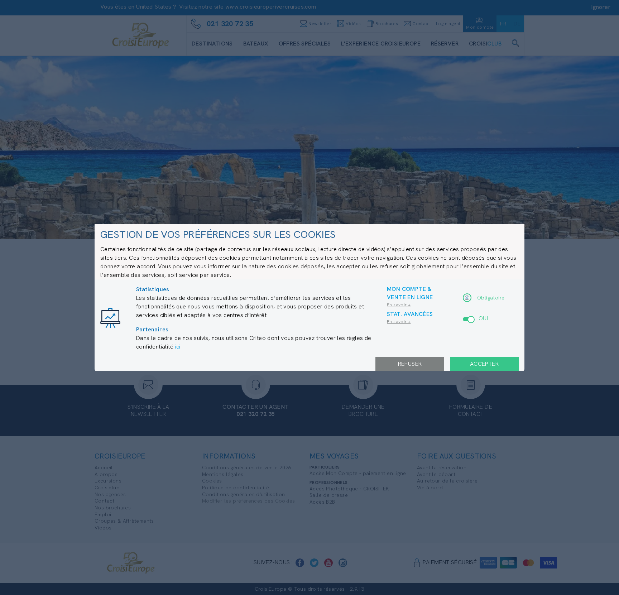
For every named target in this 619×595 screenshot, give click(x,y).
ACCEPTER (484, 364)
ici (177, 346)
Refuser (410, 364)
